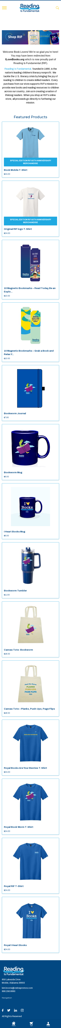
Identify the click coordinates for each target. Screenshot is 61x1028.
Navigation (7, 998)
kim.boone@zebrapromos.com (17, 988)
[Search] (57, 7)
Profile (48, 1026)
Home (13, 1025)
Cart (31, 1025)
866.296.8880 (8, 991)
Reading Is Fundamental (17, 68)
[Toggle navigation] (4, 8)
